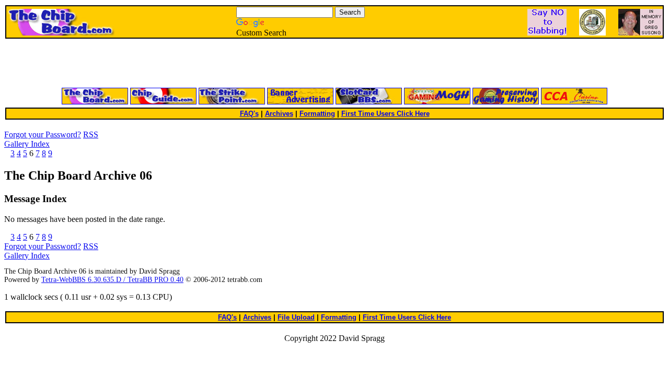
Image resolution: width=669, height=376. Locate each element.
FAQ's (249, 114)
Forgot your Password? (42, 134)
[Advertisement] (209, 63)
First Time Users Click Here (385, 114)
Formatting (317, 114)
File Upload (296, 317)
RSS (90, 134)
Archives (279, 114)
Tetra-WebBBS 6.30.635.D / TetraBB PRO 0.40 (112, 280)
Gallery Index (27, 143)
